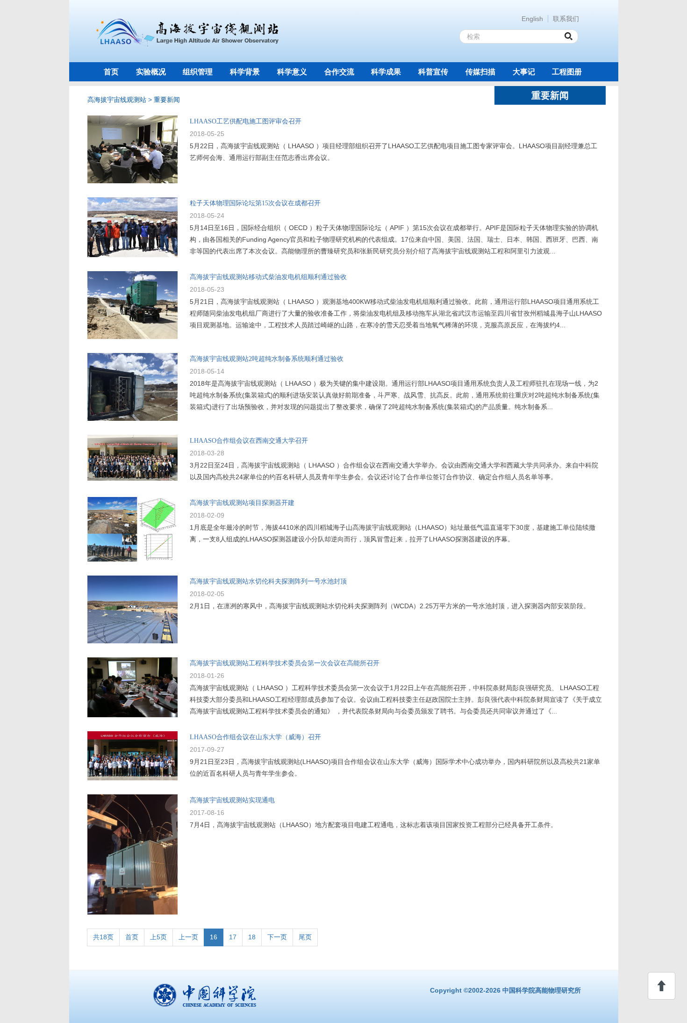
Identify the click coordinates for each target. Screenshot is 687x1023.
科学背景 (245, 72)
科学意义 (292, 72)
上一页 (188, 937)
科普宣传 (433, 72)
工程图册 (567, 72)
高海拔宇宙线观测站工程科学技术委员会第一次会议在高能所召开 (284, 663)
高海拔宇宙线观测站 (116, 99)
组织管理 (198, 72)
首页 (111, 72)
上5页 (158, 937)
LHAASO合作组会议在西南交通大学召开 (249, 440)
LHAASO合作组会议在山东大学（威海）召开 (255, 737)
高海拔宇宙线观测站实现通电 (232, 800)
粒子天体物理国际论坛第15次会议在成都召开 (255, 203)
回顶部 (661, 986)
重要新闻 (167, 99)
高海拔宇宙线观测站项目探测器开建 (242, 502)
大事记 (524, 72)
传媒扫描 (480, 72)
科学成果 (386, 72)
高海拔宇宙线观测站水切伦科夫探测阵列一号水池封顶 (268, 581)
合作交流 (339, 72)
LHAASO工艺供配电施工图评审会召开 (245, 121)
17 (232, 937)
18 (252, 937)
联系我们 (566, 18)
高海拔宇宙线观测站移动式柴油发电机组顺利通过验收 (268, 277)
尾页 (305, 937)
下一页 (277, 937)
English (532, 18)
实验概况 (151, 72)
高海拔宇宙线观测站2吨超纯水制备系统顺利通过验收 (267, 358)
